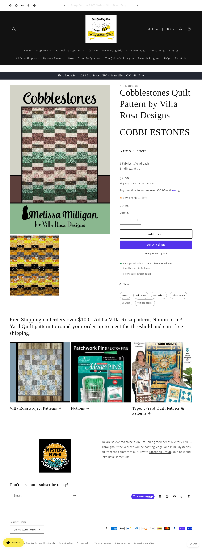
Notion (160, 319)
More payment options (156, 253)
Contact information (144, 542)
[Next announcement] (137, 5)
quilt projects (158, 295)
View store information (137, 273)
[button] (14, 29)
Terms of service (102, 542)
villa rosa (126, 303)
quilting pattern (178, 295)
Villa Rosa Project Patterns (33, 408)
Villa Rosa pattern (129, 319)
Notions (78, 408)
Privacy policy (84, 542)
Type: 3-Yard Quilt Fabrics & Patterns (158, 410)
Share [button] (126, 284)
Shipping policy (122, 542)
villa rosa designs (145, 303)
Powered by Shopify (45, 542)
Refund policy (66, 542)
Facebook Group (160, 452)
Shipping (124, 183)
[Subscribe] (74, 495)
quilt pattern (141, 295)
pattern (125, 295)
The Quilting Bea (26, 542)
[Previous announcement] (65, 5)
